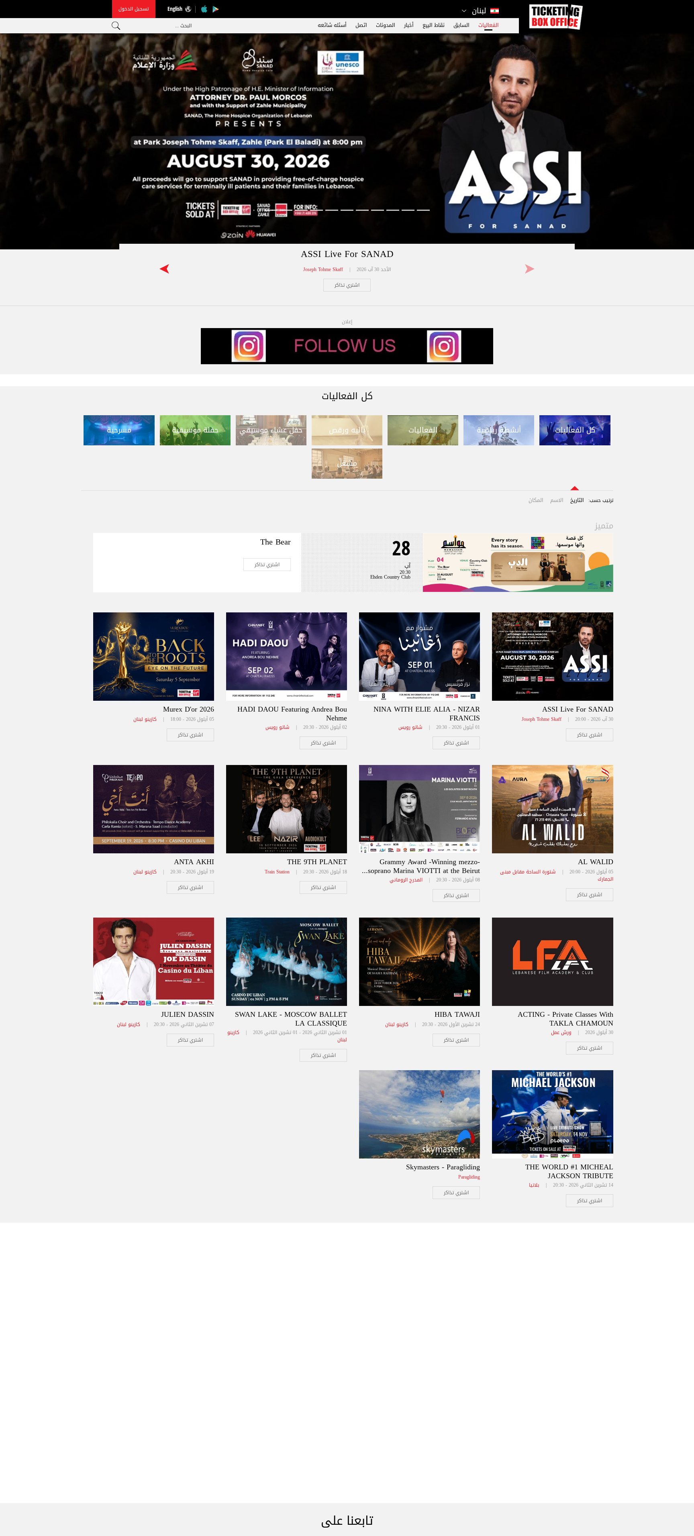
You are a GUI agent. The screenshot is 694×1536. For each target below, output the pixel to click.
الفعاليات (488, 25)
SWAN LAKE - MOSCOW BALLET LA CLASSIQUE (291, 1019)
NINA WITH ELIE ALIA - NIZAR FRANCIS (427, 713)
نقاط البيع (434, 25)
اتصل (361, 25)
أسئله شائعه (332, 25)
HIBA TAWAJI (457, 1014)
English (174, 8)
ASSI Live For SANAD (347, 254)
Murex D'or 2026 (188, 709)
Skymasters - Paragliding (443, 1167)
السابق (461, 25)
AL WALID (595, 862)
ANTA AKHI (194, 862)
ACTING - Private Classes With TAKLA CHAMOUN (565, 1019)
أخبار (409, 25)
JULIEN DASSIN (187, 1014)
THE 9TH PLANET (317, 862)
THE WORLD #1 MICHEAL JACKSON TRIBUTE (569, 1171)
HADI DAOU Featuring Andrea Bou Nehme (292, 713)
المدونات (385, 25)
